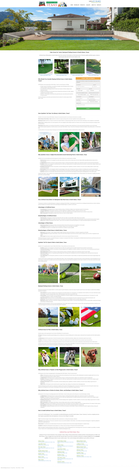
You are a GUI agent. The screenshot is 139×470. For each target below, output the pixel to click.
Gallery (88, 5)
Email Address (91, 96)
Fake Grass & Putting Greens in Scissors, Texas (64, 462)
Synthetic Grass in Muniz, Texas (43, 457)
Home (71, 5)
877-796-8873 (97, 1)
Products (82, 5)
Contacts (99, 5)
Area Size (90, 88)
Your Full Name (78, 96)
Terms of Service (18, 467)
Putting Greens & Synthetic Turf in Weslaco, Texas (84, 456)
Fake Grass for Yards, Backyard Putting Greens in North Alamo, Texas (45, 75)
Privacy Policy (13, 467)
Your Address (78, 84)
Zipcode (94, 84)
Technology (76, 5)
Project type (78, 88)
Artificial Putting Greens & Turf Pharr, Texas (44, 460)
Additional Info (78, 103)
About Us (94, 5)
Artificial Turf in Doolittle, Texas (81, 453)
